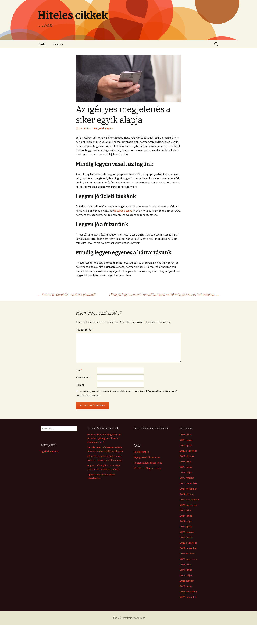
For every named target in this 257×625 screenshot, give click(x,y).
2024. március (187, 532)
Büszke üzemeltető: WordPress (128, 617)
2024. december (188, 483)
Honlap (80, 385)
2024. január (186, 537)
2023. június (186, 569)
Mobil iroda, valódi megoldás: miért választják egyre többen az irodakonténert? (104, 438)
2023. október (187, 553)
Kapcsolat (58, 44)
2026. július (185, 434)
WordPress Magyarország (147, 468)
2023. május (186, 575)
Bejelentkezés (141, 451)
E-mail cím (83, 377)
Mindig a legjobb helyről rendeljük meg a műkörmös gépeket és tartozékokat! (164, 294)
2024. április (186, 526)
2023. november (188, 548)
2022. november (188, 596)
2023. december (188, 542)
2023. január (186, 586)
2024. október (187, 494)
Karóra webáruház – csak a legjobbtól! (67, 294)
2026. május (186, 440)
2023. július (185, 564)
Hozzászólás (84, 329)
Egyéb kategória (104, 128)
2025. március (187, 477)
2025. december (188, 450)
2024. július (185, 510)
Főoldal (41, 44)
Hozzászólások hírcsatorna (148, 462)
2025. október (187, 456)
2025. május (186, 472)
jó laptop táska (123, 210)
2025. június (186, 467)
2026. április (186, 445)
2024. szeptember (189, 499)
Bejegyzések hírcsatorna (147, 457)
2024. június (186, 515)
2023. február (187, 580)
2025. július (185, 461)
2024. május (186, 521)
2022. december (188, 591)
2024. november (188, 488)
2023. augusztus (188, 559)
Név (79, 370)
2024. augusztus (188, 504)
